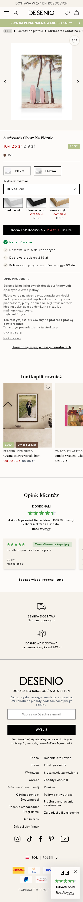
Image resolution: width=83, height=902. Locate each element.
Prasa (35, 765)
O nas (34, 758)
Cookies (50, 787)
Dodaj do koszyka (41, 230)
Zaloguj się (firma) (26, 826)
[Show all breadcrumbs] (7, 31)
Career (34, 780)
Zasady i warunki (56, 780)
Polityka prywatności (58, 795)
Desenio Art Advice (57, 758)
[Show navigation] (6, 13)
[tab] (10, 129)
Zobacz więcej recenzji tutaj (41, 580)
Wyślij (41, 729)
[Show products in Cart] (76, 13)
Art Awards (31, 819)
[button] (65, 883)
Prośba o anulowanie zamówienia (59, 803)
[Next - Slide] (77, 81)
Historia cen (12, 338)
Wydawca (32, 772)
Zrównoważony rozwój (23, 787)
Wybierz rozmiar (15, 181)
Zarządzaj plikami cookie (61, 812)
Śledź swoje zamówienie (61, 772)
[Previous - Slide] (5, 81)
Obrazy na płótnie (30, 31)
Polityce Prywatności (59, 743)
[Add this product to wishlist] (74, 40)
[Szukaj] (15, 13)
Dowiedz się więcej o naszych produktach (41, 347)
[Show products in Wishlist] (67, 13)
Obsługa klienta (55, 765)
